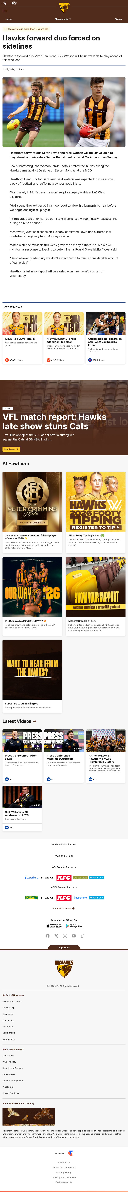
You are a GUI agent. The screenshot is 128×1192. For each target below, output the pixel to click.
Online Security (64, 1182)
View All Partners (62, 908)
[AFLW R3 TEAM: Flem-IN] (22, 338)
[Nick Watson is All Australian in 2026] (22, 808)
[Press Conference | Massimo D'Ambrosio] (64, 756)
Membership (61, 19)
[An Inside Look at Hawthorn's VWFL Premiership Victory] (106, 756)
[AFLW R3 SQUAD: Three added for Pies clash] (64, 338)
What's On (7, 1087)
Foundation (7, 1026)
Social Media (8, 1032)
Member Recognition (12, 1080)
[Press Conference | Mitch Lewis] (22, 756)
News (9, 19)
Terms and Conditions (64, 1167)
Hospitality (7, 1014)
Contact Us (8, 1055)
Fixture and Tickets (12, 1001)
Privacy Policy (9, 1061)
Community (8, 1020)
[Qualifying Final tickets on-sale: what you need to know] (106, 338)
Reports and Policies (12, 1068)
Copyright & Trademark (64, 1177)
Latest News (8, 1074)
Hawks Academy (10, 1093)
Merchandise (8, 1039)
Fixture (118, 19)
